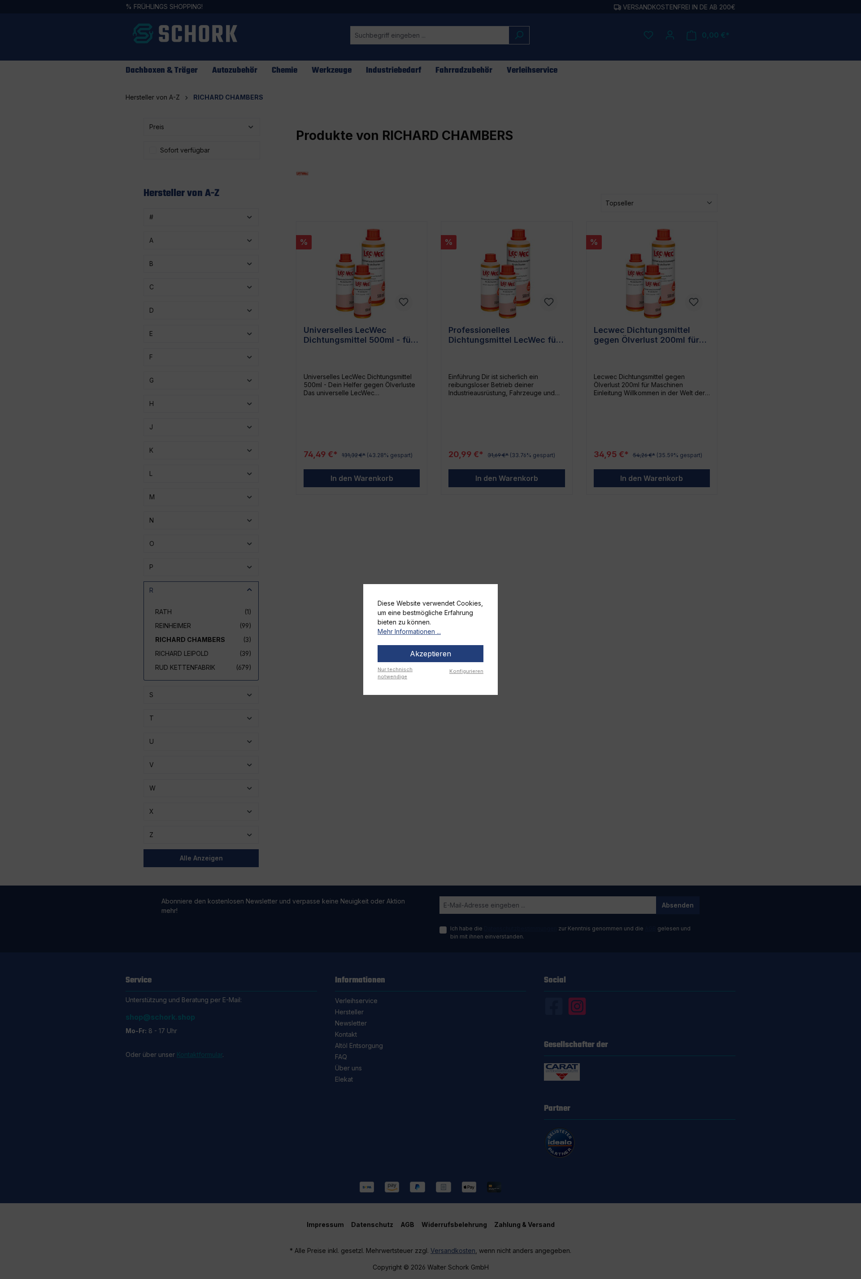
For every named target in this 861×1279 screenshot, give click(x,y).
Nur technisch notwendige (395, 673)
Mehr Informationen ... (409, 631)
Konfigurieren (466, 671)
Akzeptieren (430, 653)
